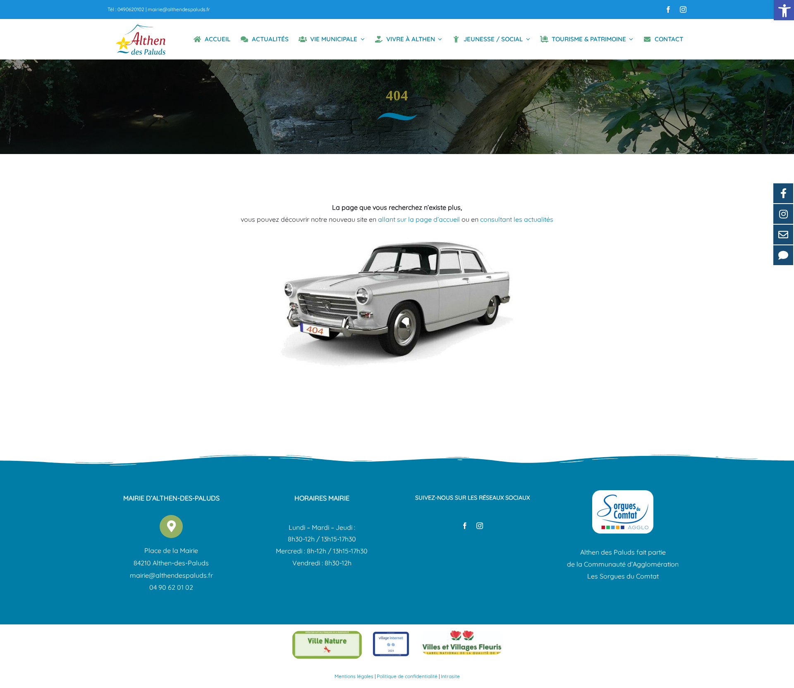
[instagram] (683, 9)
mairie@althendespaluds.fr (179, 9)
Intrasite (450, 676)
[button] (784, 10)
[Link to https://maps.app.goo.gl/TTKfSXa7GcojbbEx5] (171, 526)
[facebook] (668, 9)
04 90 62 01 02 (171, 587)
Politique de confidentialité (407, 676)
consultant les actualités (516, 219)
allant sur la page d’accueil (419, 219)
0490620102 (130, 9)
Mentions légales (354, 676)
